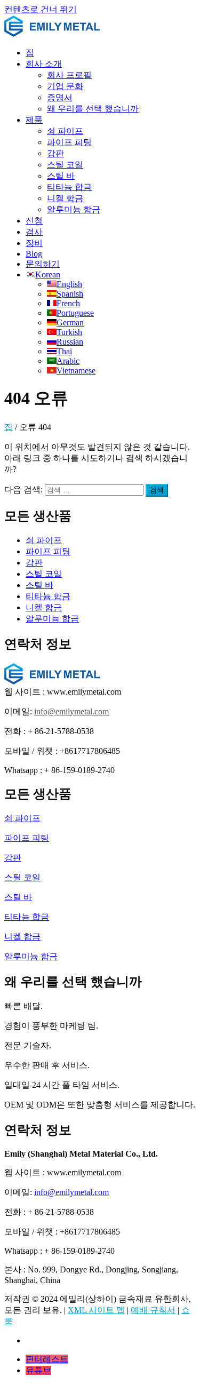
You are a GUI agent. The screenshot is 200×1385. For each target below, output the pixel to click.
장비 (34, 243)
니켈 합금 (65, 198)
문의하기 (43, 263)
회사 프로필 (69, 74)
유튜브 (38, 1370)
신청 (34, 220)
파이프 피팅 (69, 142)
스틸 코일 (65, 164)
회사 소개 (44, 63)
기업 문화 (65, 86)
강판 (55, 153)
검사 (34, 231)
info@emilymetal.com (71, 711)
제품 (34, 119)
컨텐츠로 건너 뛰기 (40, 9)
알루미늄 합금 (73, 209)
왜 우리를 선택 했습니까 (93, 108)
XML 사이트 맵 (96, 1310)
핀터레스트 (47, 1359)
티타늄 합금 (69, 187)
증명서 (60, 97)
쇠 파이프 (65, 131)
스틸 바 (61, 175)
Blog (34, 253)
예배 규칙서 (153, 1310)
